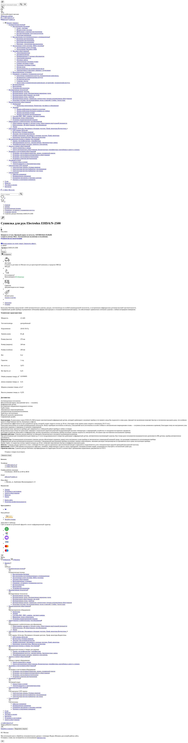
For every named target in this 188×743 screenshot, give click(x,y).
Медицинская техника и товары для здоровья (24, 139)
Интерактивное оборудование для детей (26, 95)
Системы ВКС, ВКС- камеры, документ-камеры (29, 116)
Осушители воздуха (23, 79)
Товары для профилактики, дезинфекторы (27, 141)
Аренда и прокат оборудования (19, 146)
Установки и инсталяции (13, 491)
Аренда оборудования (12, 493)
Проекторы (16, 104)
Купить (4, 252)
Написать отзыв (6, 455)
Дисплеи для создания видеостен (24, 134)
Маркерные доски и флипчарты (23, 118)
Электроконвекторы (23, 53)
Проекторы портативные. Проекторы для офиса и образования (37, 105)
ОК (2, 741)
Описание (8, 303)
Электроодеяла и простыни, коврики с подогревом (33, 70)
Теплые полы (20, 67)
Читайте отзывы (10, 519)
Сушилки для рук (22, 81)
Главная (7, 205)
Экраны (15, 107)
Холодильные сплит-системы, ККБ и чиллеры (28, 46)
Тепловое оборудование (20, 51)
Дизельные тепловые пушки (25, 65)
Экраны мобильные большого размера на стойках (33, 111)
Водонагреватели (18, 84)
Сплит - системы (22, 28)
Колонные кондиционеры (25, 39)
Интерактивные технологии (18, 90)
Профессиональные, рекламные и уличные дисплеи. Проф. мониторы (36, 135)
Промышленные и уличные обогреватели (30, 56)
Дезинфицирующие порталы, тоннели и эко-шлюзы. (30, 144)
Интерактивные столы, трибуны (23, 97)
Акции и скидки (10, 297)
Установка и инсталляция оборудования (22, 151)
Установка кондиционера (21, 88)
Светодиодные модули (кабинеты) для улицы (28, 171)
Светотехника (13, 172)
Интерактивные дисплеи (21, 91)
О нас (7, 181)
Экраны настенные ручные (25, 112)
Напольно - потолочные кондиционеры (29, 44)
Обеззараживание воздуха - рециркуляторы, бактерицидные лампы (35, 142)
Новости (7, 183)
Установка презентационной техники (25, 120)
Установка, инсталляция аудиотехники (25, 156)
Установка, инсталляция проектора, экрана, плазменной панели (34, 153)
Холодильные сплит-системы (26, 47)
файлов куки (41, 738)
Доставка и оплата (11, 185)
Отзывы (7, 304)
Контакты (8, 186)
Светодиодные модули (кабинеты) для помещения (29, 169)
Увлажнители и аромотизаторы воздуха (29, 77)
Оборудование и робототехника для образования (25, 121)
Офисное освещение (19, 174)
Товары (7, 206)
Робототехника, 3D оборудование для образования (29, 125)
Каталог (7, 563)
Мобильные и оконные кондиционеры (29, 31)
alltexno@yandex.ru (8, 19)
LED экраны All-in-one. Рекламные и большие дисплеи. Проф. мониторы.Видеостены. (38, 128)
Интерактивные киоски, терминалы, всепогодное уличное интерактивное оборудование (42, 98)
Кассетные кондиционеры (25, 42)
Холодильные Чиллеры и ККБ (26, 49)
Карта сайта (9, 500)
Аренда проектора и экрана (22, 148)
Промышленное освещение (22, 176)
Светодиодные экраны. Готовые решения (26, 167)
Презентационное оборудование (19, 102)
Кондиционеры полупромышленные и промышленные (31, 37)
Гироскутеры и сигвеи (20, 162)
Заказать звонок (7, 16)
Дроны (15, 127)
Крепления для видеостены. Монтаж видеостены (29, 137)
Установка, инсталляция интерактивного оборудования (31, 155)
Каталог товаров (12, 23)
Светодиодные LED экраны (18, 165)
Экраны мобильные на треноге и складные (30, 109)
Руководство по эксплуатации (11, 238)
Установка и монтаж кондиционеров (25, 158)
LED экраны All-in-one (20, 130)
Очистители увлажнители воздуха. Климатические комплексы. (37, 75)
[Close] (2, 727)
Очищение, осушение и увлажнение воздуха (27, 74)
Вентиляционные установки (22, 72)
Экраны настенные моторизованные (28, 114)
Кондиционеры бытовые (21, 26)
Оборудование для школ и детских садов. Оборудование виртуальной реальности (40, 123)
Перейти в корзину (7, 729)
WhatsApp (20, 277)
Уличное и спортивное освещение (24, 179)
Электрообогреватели (23, 58)
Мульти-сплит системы (24, 30)
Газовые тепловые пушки (25, 63)
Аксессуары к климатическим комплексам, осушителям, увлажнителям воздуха (43, 83)
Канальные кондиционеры (25, 40)
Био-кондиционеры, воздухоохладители (29, 33)
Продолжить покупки (21, 729)
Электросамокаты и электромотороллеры (26, 164)
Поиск (7, 496)
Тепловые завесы (22, 60)
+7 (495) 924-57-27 (8, 18)
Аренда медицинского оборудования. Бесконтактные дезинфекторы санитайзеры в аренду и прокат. (46, 149)
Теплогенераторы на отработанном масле (30, 68)
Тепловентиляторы (22, 54)
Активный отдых (14, 160)
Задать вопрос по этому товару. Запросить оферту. (19, 243)
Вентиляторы (17, 86)
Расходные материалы (23, 35)
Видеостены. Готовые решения (23, 132)
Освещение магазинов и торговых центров (27, 178)
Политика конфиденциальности (15, 502)
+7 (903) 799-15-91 (11, 466)
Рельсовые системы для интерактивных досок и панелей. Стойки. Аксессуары (39, 100)
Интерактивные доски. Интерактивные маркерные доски (32, 93)
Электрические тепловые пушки (27, 61)
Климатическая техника (17, 24)
